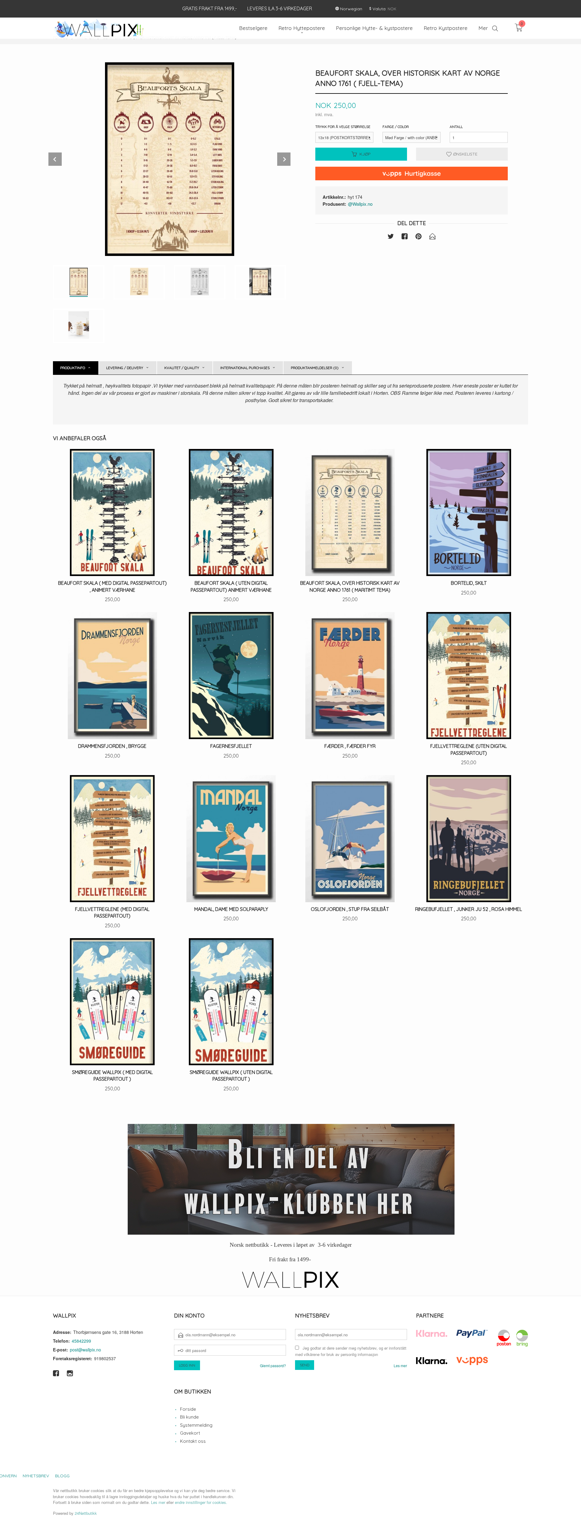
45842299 (81, 1341)
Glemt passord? (273, 1365)
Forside (188, 1409)
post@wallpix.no (85, 1350)
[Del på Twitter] (390, 237)
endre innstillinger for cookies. (201, 1502)
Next (283, 159)
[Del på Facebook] (404, 237)
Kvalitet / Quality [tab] (181, 367)
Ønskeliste (465, 154)
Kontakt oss (193, 1441)
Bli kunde (189, 1417)
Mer (483, 28)
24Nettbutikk (86, 1513)
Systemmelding (196, 1425)
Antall (456, 126)
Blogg (62, 1475)
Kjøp (365, 154)
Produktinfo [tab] (72, 367)
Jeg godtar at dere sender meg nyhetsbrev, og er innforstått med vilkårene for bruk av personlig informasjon (350, 1351)
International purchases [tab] (245, 367)
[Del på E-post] (432, 237)
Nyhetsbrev (36, 1475)
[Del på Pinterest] (418, 237)
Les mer (400, 1365)
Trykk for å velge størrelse (342, 126)
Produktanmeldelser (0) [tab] (315, 367)
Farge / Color (395, 126)
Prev (55, 159)
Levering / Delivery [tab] (124, 367)
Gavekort (190, 1433)
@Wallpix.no (360, 204)
